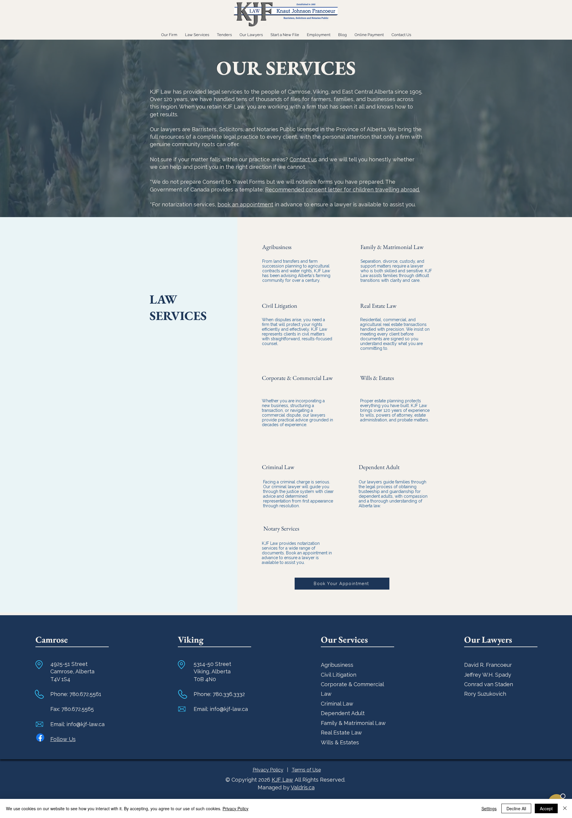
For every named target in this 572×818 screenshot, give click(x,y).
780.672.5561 (85, 694)
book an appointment (245, 204)
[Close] (564, 808)
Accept (546, 808)
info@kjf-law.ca (85, 724)
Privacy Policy (268, 770)
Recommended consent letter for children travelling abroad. (342, 189)
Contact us (303, 159)
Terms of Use (306, 770)
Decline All (516, 808)
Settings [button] (489, 808)
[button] (285, 32)
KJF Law (282, 780)
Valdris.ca (303, 787)
